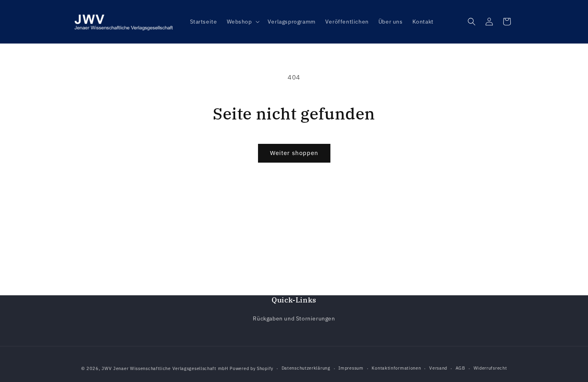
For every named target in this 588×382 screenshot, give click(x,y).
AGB (460, 368)
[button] (242, 21)
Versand (438, 368)
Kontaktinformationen (396, 368)
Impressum (350, 368)
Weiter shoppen (294, 153)
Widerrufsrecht (490, 368)
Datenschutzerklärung (306, 368)
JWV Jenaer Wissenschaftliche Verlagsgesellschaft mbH (165, 368)
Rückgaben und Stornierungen (294, 318)
